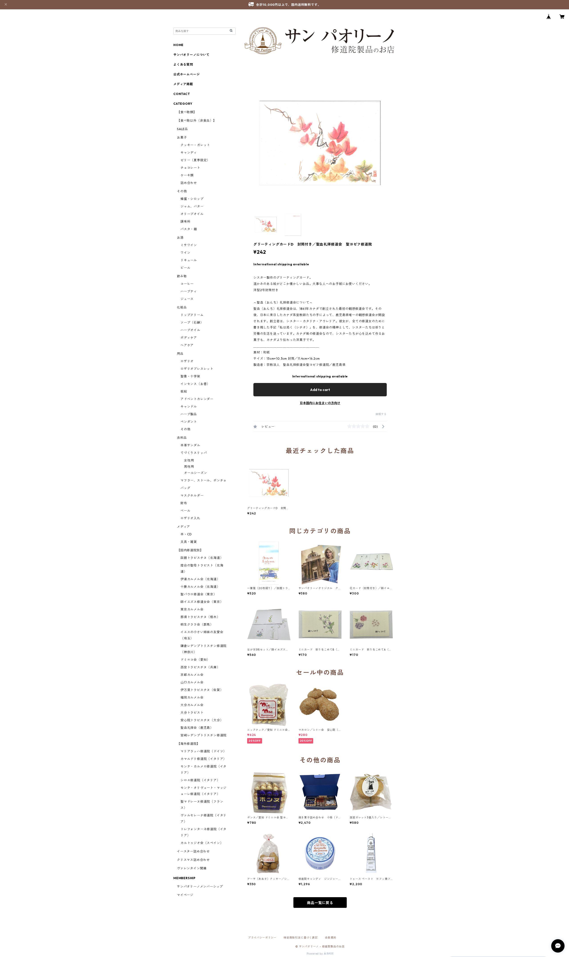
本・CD (186, 534)
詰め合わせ (188, 183)
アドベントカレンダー (196, 399)
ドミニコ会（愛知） (195, 660)
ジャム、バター (192, 206)
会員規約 (330, 937)
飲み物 (182, 276)
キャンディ (188, 153)
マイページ (185, 895)
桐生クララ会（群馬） (196, 625)
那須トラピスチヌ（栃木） (200, 617)
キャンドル (188, 407)
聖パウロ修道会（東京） (198, 594)
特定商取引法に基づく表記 (301, 937)
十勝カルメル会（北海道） (200, 587)
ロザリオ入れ (190, 518)
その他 (182, 191)
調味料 (185, 222)
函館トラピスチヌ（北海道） (201, 558)
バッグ (185, 488)
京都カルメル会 (192, 675)
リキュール (188, 260)
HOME (178, 45)
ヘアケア (187, 345)
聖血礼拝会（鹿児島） (196, 728)
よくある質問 (183, 64)
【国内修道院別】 (190, 550)
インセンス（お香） (195, 384)
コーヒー (187, 284)
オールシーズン (195, 473)
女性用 (189, 460)
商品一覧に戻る (320, 903)
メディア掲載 (183, 84)
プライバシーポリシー (262, 937)
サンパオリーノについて (191, 55)
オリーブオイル (192, 214)
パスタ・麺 (188, 229)
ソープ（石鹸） (192, 322)
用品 (180, 354)
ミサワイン (188, 245)
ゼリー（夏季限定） (195, 160)
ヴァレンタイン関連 (191, 868)
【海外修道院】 (188, 744)
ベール (185, 511)
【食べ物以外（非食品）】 (196, 121)
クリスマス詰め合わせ (193, 860)
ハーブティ (188, 291)
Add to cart (320, 389)
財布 (183, 503)
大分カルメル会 (192, 705)
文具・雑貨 (188, 542)
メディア (183, 527)
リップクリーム (192, 315)
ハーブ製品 (188, 414)
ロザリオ (187, 361)
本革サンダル (190, 445)
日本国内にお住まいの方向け (320, 403)
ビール (185, 268)
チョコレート (190, 168)
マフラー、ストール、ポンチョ (203, 480)
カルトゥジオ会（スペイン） (201, 843)
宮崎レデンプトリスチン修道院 (203, 735)
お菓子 (182, 137)
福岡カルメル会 (192, 697)
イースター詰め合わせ (193, 851)
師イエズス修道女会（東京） (201, 602)
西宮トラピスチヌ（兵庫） (200, 667)
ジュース (187, 299)
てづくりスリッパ (193, 453)
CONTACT (181, 94)
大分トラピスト (192, 713)
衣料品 (182, 438)
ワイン (185, 253)
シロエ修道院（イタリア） (200, 780)
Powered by (315, 953)
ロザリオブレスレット (196, 369)
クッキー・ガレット (195, 145)
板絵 (183, 391)
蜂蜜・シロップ (192, 199)
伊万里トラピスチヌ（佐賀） (201, 690)
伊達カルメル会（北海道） (200, 579)
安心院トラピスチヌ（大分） (201, 720)
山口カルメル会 (192, 682)
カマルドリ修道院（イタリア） (203, 759)
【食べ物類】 (187, 112)
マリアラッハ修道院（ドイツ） (203, 751)
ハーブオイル (190, 330)
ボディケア (188, 338)
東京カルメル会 (192, 609)
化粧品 (182, 307)
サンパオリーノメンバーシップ (200, 886)
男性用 (189, 467)
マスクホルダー (192, 496)
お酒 (180, 238)
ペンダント (188, 422)
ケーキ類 (187, 175)
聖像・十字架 (190, 376)
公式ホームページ (186, 74)
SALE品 (182, 129)
